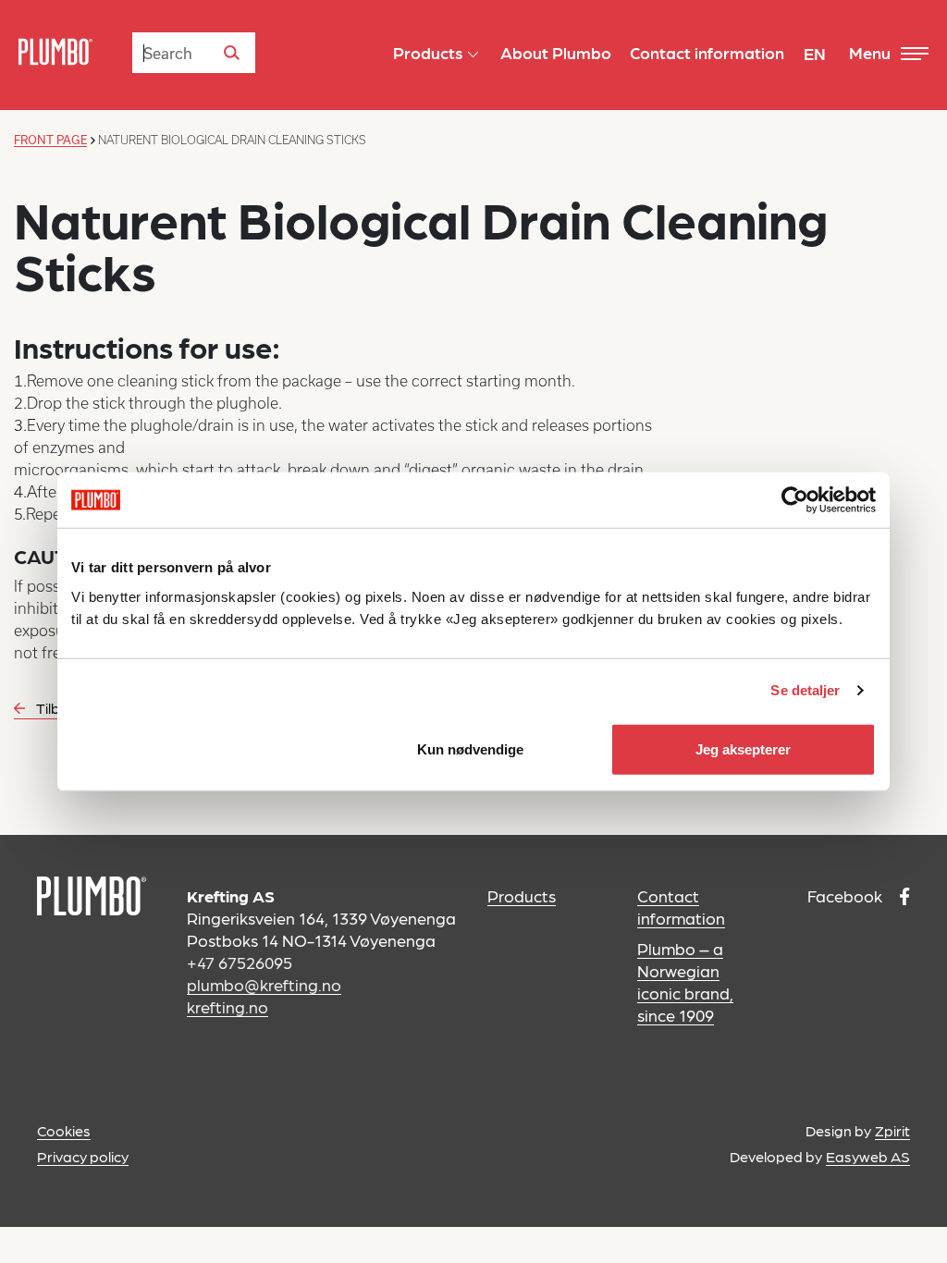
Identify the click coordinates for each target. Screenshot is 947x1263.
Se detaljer (805, 690)
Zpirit (892, 1130)
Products (521, 895)
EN (815, 53)
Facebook (846, 895)
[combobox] (193, 52)
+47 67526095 (239, 962)
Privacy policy (83, 1156)
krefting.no (227, 1006)
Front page (50, 139)
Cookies (64, 1130)
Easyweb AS (868, 1156)
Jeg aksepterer (743, 748)
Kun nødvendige (470, 748)
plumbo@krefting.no (264, 984)
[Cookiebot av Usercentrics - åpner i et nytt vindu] (795, 500)
